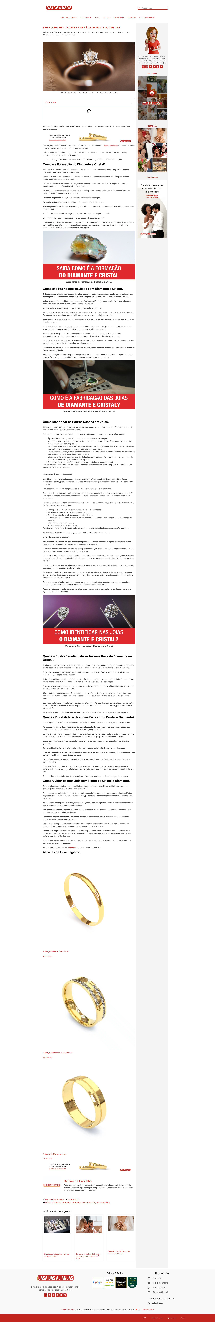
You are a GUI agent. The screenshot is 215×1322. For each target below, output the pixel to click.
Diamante (56, 1202)
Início (144, 1318)
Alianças (107, 17)
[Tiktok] (154, 66)
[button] (132, 102)
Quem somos (172, 1318)
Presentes (132, 17)
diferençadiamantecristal (83, 1202)
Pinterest (72, 847)
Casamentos (86, 17)
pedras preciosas (111, 146)
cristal (48, 1202)
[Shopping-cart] (161, 66)
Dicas (97, 17)
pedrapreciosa (103, 1202)
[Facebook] (157, 66)
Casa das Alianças (147, 1309)
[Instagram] (143, 66)
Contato (183, 1318)
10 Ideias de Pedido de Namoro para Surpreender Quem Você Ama (88, 1256)
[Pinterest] (146, 66)
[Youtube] (150, 66)
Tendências (119, 17)
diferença (66, 1202)
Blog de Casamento (68, 17)
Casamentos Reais (147, 17)
